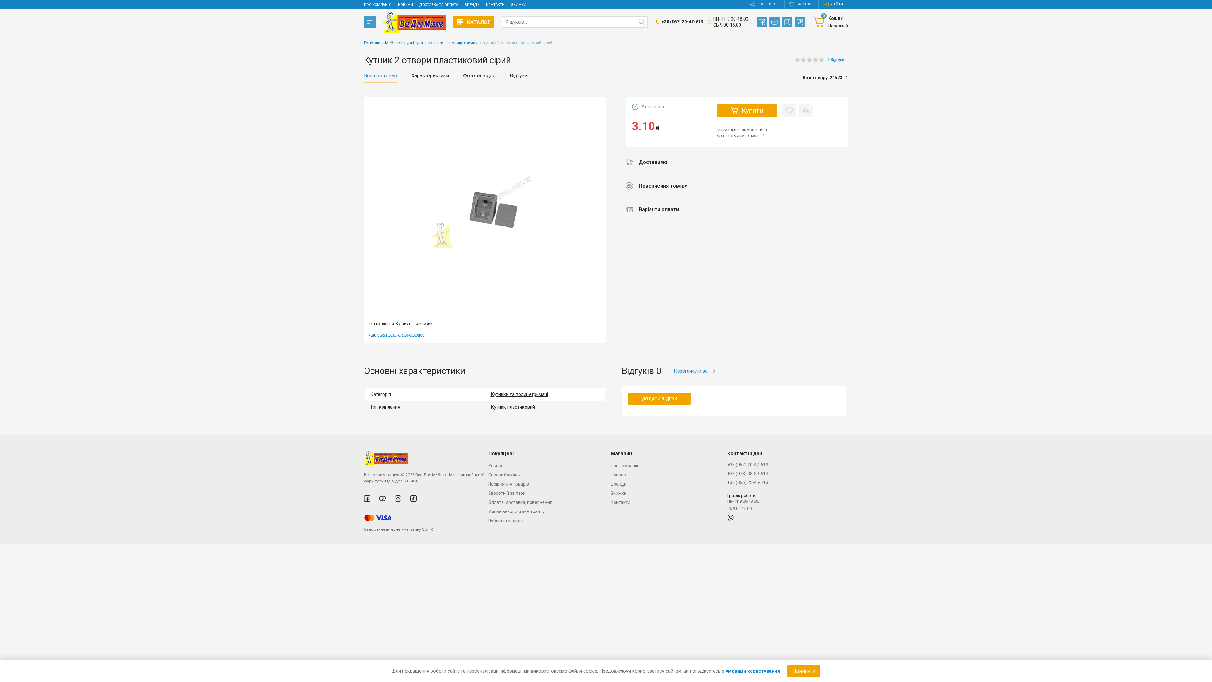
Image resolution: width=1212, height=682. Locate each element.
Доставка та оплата (438, 5)
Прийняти (804, 671)
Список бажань (504, 474)
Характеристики (430, 76)
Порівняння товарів (508, 484)
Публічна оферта (505, 520)
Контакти (495, 5)
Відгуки (519, 76)
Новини (405, 5)
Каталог (478, 22)
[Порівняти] (806, 110)
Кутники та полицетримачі (519, 394)
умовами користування (753, 671)
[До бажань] (789, 110)
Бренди (472, 5)
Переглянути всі (691, 371)
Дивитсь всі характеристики (396, 334)
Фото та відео (479, 76)
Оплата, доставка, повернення (520, 502)
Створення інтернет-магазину (392, 529)
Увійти (495, 465)
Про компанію (378, 5)
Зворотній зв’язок (506, 493)
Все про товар (380, 76)
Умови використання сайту (516, 511)
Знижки (518, 5)
